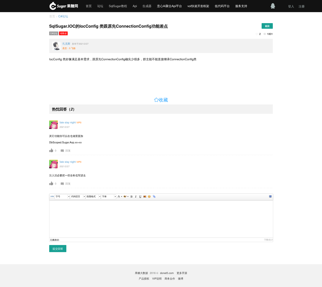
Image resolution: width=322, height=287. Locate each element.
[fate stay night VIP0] (53, 124)
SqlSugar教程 (118, 6)
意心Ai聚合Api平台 (169, 6)
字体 (104, 196)
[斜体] (136, 197)
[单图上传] (144, 197)
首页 (89, 6)
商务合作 (170, 278)
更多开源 (182, 273)
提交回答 (58, 248)
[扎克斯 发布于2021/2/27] (56, 46)
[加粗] (131, 197)
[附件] (154, 197)
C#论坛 (63, 16)
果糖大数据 (141, 273)
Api (135, 6)
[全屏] (270, 197)
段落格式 (91, 196)
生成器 (147, 6)
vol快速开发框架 (198, 6)
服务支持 (241, 6)
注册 (302, 6)
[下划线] (140, 197)
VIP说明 (157, 278)
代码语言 (75, 196)
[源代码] (52, 197)
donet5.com (167, 273)
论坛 (100, 6)
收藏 (163, 100)
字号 (58, 196)
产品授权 (144, 278)
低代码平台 (222, 6)
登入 (291, 6)
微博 (180, 278)
